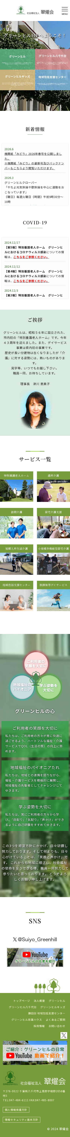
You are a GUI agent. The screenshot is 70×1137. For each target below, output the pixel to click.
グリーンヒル (17, 56)
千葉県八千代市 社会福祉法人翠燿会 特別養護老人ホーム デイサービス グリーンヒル (35, 10)
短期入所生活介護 (16, 548)
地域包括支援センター (52, 77)
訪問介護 (16, 512)
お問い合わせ (57, 1026)
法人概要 (39, 1001)
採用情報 (39, 1026)
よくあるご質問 (55, 1019)
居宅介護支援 (53, 512)
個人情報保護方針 (16, 1110)
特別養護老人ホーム (16, 475)
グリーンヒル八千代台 (52, 56)
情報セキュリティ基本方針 (21, 1119)
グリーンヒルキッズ (17, 76)
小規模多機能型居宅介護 (53, 548)
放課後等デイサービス (53, 585)
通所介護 (53, 475)
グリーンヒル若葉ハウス (26, 1019)
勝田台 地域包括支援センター (46, 1013)
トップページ (21, 1001)
